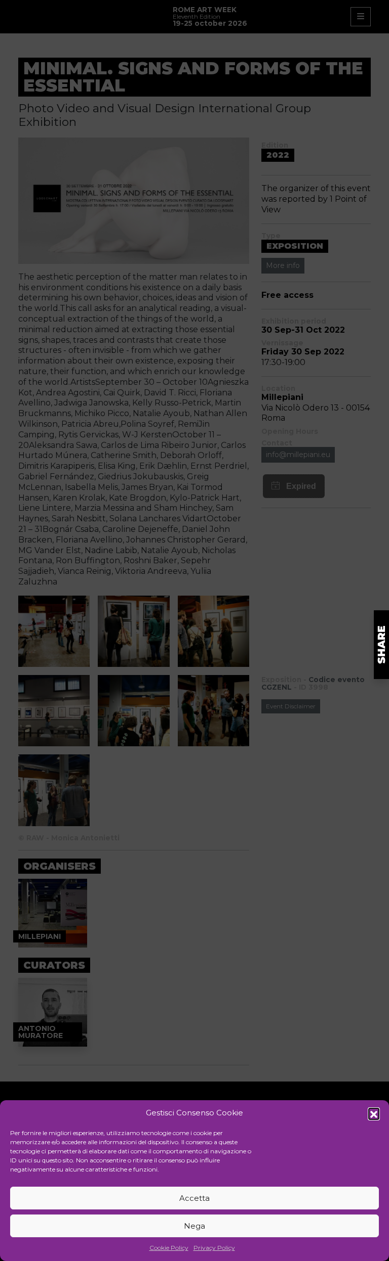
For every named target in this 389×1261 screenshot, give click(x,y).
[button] (374, 1113)
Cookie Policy (168, 1247)
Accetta (194, 1198)
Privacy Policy (214, 1247)
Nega (194, 1226)
